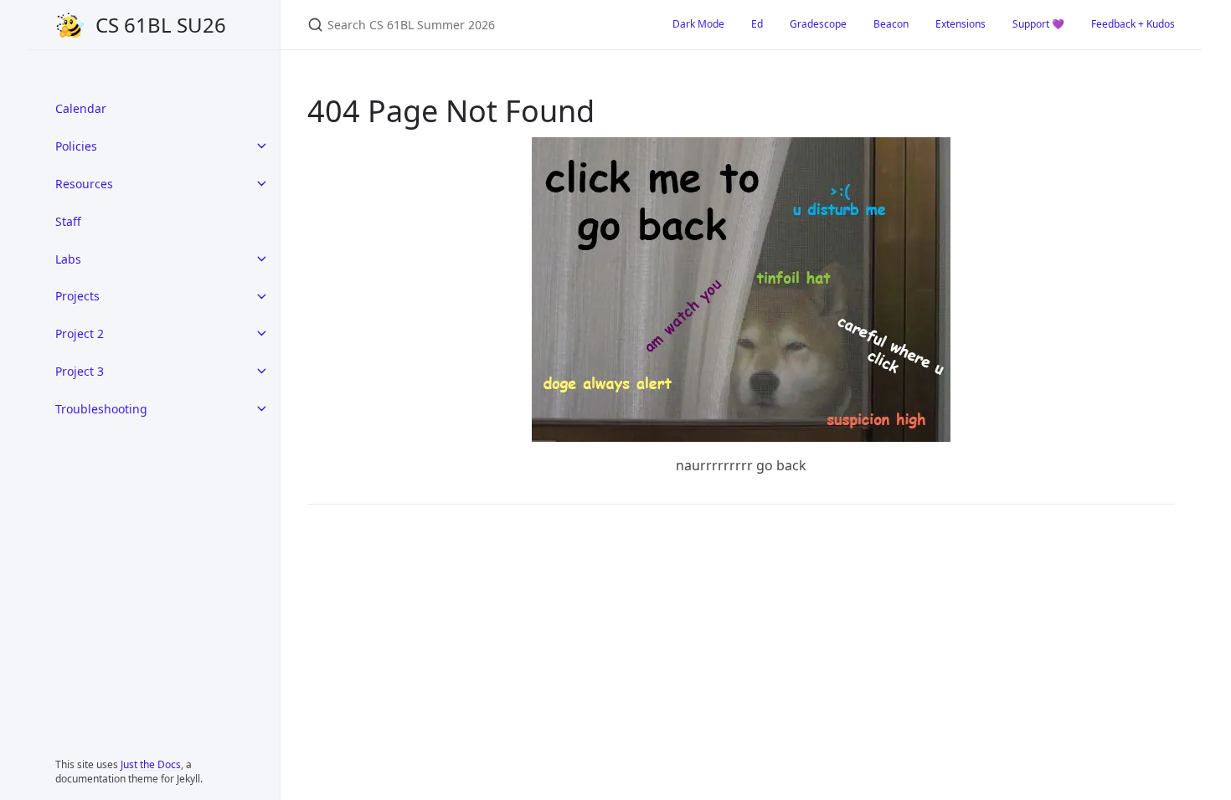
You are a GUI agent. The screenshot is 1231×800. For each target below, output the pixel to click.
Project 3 (79, 371)
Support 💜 (1038, 24)
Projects (77, 296)
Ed (757, 24)
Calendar (80, 108)
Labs (68, 259)
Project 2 (79, 333)
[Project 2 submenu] (261, 333)
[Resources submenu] (261, 184)
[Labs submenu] (261, 258)
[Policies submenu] (261, 146)
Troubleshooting (101, 409)
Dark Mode (698, 24)
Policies (76, 146)
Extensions (960, 24)
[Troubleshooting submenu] (261, 408)
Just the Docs (151, 764)
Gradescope (818, 24)
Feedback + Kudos (1133, 24)
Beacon (891, 24)
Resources (84, 184)
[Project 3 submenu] (261, 370)
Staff (68, 221)
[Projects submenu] (261, 296)
